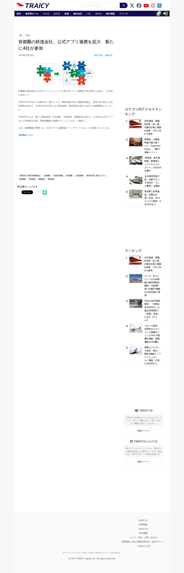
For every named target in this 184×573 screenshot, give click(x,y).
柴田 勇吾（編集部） (104, 55)
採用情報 (143, 524)
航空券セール (31, 13)
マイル (46, 13)
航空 (19, 13)
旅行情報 (110, 13)
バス (88, 13)
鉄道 (67, 13)
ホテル (57, 13)
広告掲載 (143, 533)
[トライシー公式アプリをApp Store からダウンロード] (32, 534)
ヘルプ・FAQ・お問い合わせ (143, 537)
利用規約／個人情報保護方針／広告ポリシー (143, 541)
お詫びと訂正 (144, 546)
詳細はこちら (26, 134)
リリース (123, 13)
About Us (143, 528)
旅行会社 (77, 13)
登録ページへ (143, 430)
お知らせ (143, 520)
